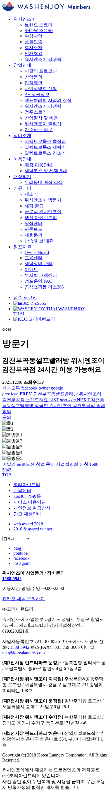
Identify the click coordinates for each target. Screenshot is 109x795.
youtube (20, 553)
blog (17, 548)
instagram (21, 563)
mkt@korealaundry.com (23, 652)
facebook (29, 388)
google (57, 388)
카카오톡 (11, 388)
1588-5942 (12, 578)
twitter (44, 388)
